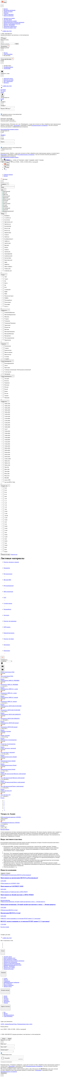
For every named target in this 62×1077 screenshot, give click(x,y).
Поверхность (4, 310)
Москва (6, 52)
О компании (7, 981)
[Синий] (4, 202)
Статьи (8, 873)
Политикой (17, 125)
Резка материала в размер (10, 21)
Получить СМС (4, 121)
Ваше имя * (4, 1044)
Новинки (6, 13)
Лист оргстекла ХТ (6, 794)
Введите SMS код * (6, 108)
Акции (5, 996)
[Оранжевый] (5, 196)
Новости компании (9, 15)
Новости (3, 873)
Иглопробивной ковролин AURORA (10, 822)
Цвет (2, 189)
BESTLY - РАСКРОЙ (9, 25)
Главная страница (8, 174)
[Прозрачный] (5, 191)
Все (5, 1012)
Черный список (8, 986)
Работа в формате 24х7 (9, 958)
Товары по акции (8, 11)
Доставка (6, 998)
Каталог (6, 8)
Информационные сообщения (11, 982)
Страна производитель (6, 376)
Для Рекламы (7, 68)
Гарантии (6, 1000)
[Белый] (4, 193)
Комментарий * (5, 1049)
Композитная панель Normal (8, 769)
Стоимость (3, 184)
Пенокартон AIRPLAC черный (9, 701)
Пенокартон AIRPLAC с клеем (9, 693)
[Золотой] (4, 209)
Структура (3, 343)
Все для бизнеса (8, 983)
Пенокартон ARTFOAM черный (9, 727)
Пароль (2, 141)
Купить (2, 679)
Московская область (9, 1015)
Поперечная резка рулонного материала (14, 22)
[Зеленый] (4, 200)
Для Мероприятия (8, 67)
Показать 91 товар (5, 554)
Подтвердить (13, 121)
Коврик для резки (5, 735)
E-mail (2, 98)
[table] (2, 669)
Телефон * (3, 105)
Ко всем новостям (5, 900)
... (4, 807)
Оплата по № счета (8, 969)
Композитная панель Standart (8, 761)
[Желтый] (4, 194)
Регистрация (4, 129)
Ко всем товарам (5, 829)
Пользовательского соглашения (39, 125)
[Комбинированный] (7, 211)
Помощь (6, 1002)
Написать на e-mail (8, 80)
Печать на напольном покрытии (12, 23)
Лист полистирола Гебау (7, 676)
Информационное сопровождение (12, 964)
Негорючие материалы (9, 10)
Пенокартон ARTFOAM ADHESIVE (10, 718)
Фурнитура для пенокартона (8, 744)
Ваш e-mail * (4, 1046)
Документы (7, 1001)
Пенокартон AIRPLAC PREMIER (9, 684)
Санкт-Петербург (8, 54)
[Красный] (4, 197)
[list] (2, 666)
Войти (2, 150)
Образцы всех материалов (10, 962)
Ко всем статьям (5, 927)
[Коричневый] (5, 199)
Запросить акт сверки (9, 18)
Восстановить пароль (12, 129)
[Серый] (4, 205)
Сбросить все (14, 554)
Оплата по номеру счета (10, 27)
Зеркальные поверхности (10, 26)
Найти (17, 43)
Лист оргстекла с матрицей (8, 752)
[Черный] (4, 206)
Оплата (5, 997)
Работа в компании (8, 985)
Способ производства (6, 361)
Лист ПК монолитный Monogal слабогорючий (12, 777)
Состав (3, 274)
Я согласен (3, 1073)
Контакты (6, 82)
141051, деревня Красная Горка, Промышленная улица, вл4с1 (16, 1024)
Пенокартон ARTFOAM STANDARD (10, 710)
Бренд (2, 213)
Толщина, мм (4, 485)
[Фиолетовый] (5, 203)
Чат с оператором (8, 81)
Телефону (3, 135)
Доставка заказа (8, 19)
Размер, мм (4, 401)
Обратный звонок (8, 78)
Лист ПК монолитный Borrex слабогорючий (12, 786)
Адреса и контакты (8, 14)
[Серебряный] (5, 208)
